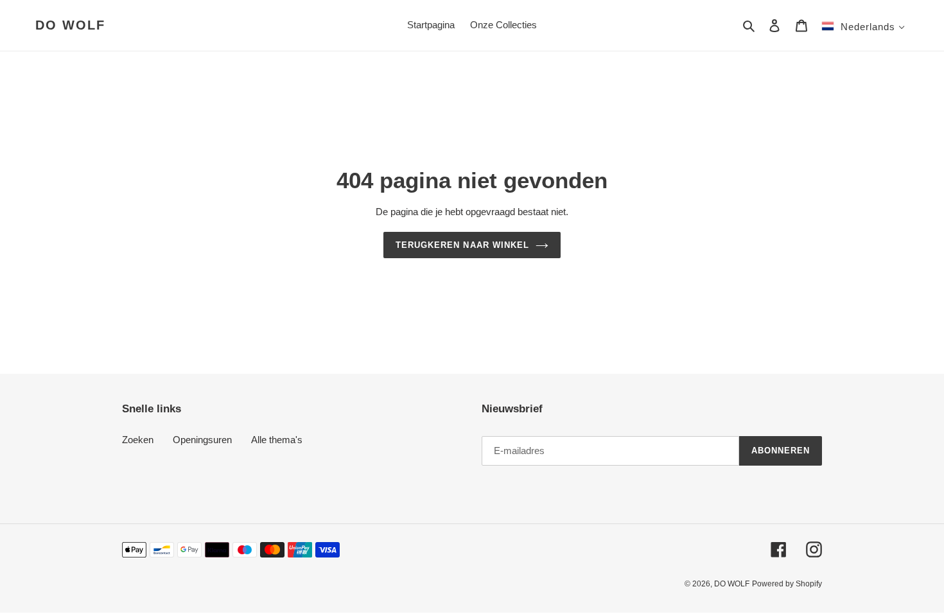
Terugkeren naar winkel (462, 245)
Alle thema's (276, 439)
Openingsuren (202, 439)
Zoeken (137, 439)
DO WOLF (70, 25)
